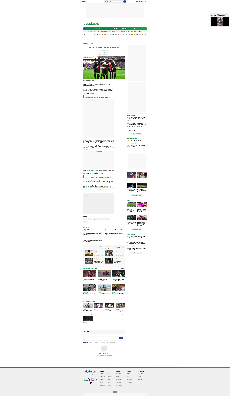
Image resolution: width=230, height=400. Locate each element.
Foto (132, 31)
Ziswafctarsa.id (119, 385)
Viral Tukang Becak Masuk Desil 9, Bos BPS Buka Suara (89, 294)
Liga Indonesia (117, 28)
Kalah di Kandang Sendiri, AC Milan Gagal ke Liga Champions (92, 237)
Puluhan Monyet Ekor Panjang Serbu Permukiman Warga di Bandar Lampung (120, 312)
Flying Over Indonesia (120, 386)
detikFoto (109, 382)
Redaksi (128, 373)
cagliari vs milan (106, 219)
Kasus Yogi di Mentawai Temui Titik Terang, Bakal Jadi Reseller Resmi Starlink (98, 312)
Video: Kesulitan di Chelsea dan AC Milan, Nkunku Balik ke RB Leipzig (220, 15)
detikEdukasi (102, 374)
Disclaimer (129, 383)
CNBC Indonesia (140, 374)
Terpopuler (87, 31)
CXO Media (140, 380)
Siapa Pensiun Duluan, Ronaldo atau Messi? (138, 146)
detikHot (101, 379)
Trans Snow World (119, 380)
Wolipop (109, 377)
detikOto (101, 383)
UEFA (123, 28)
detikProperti (102, 385)
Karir (128, 376)
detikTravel (109, 373)
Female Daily (140, 379)
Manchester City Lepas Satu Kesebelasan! (131, 190)
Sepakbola (85, 43)
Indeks (130, 28)
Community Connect (119, 391)
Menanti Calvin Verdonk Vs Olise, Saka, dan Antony (131, 179)
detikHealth (110, 376)
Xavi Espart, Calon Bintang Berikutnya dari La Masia (88, 280)
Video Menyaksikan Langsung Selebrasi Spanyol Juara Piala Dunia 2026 (141, 224)
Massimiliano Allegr (93, 170)
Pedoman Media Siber (131, 374)
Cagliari (110, 83)
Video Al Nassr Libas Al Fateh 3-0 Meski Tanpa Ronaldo (131, 223)
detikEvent (118, 377)
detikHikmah (110, 383)
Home (88, 28)
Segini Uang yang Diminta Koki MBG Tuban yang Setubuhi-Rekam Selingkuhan (118, 294)
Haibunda (139, 376)
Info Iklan (128, 380)
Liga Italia (98, 28)
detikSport (135, 28)
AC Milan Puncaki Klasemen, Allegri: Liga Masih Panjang (114, 234)
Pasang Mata (118, 374)
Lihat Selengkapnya (136, 133)
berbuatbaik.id (118, 373)
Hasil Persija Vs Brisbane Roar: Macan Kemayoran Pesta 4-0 (137, 130)
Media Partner (129, 379)
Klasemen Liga (104, 31)
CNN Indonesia (140, 373)
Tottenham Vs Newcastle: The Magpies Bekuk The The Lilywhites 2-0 (137, 124)
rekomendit (118, 389)
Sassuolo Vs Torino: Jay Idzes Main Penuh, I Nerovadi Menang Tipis (137, 118)
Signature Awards (119, 379)
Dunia (126, 28)
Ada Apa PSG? (108, 310)
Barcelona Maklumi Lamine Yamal (87, 324)
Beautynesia (140, 377)
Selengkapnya (121, 268)
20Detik (109, 380)
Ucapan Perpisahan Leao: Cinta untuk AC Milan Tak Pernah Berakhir (118, 280)
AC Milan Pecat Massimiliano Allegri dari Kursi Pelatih (114, 237)
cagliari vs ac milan (97, 219)
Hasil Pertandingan (112, 31)
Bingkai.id (118, 383)
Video (135, 31)
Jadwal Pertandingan (94, 31)
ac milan (90, 219)
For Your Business (119, 388)
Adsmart (117, 376)
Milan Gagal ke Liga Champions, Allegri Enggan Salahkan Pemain (92, 234)
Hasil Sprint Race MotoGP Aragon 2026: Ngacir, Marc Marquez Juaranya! (103, 280)
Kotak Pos (129, 377)
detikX (109, 379)
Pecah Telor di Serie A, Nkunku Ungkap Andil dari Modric (98, 177)
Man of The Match (121, 31)
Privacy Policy (129, 382)
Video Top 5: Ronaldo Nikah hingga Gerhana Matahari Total (141, 210)
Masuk (145, 1)
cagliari (85, 219)
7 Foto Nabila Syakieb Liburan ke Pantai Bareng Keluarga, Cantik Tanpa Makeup (104, 294)
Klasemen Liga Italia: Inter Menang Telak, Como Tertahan (114, 230)
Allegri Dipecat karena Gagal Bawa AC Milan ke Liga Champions (92, 241)
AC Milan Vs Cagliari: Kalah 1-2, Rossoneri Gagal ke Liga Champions (93, 230)
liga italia (86, 221)
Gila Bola (127, 31)
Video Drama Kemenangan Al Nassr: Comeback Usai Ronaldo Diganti (131, 211)
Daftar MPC (139, 1)
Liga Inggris (92, 28)
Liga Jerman (110, 28)
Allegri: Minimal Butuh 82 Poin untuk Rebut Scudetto (97, 97)
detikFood (109, 374)
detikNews (102, 373)
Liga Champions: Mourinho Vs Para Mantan (140, 179)
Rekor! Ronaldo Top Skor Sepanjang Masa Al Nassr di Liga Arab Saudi (138, 142)
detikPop (109, 385)
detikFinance (102, 376)
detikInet (101, 377)
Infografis (139, 31)
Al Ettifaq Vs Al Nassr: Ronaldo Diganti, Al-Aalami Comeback (138, 149)
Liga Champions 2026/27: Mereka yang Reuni (141, 190)
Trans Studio (118, 382)
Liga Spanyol (104, 28)
